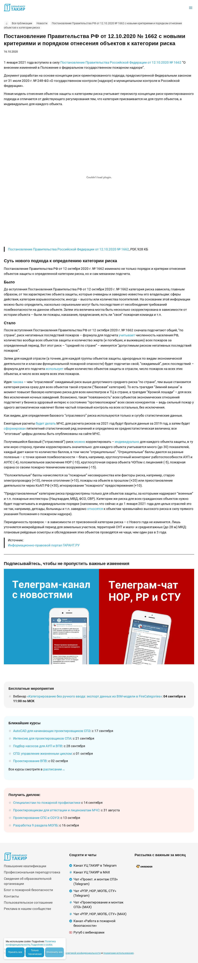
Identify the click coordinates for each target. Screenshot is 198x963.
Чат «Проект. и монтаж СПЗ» (95, 879)
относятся (95, 509)
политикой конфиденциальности (82, 953)
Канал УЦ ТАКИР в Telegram (95, 865)
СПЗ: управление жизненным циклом (42, 753)
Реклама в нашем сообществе (27, 909)
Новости (42, 23)
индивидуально (127, 442)
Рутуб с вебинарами (88, 932)
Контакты (11, 896)
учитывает (127, 335)
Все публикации (22, 23)
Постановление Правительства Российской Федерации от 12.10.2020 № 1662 (120, 62)
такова (17, 382)
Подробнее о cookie (41, 944)
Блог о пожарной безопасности (28, 890)
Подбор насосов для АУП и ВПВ (37, 746)
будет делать (46, 423)
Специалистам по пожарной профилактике (46, 803)
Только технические (35, 952)
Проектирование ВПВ (30, 761)
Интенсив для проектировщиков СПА (42, 738)
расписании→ (54, 769)
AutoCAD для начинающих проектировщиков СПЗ (51, 731)
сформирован (15, 428)
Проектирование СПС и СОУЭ (36, 818)
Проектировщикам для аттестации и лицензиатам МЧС (56, 810)
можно (79, 442)
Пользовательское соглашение (28, 902)
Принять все (15, 952)
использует (54, 369)
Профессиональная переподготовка (32, 872)
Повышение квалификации (25, 866)
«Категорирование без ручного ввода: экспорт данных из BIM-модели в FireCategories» (94, 696)
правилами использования (118, 953)
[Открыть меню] (190, 8)
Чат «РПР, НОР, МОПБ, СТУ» (94, 891)
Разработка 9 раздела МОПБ (35, 825)
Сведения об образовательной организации (27, 881)
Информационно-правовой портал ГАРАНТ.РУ (44, 545)
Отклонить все (54, 952)
